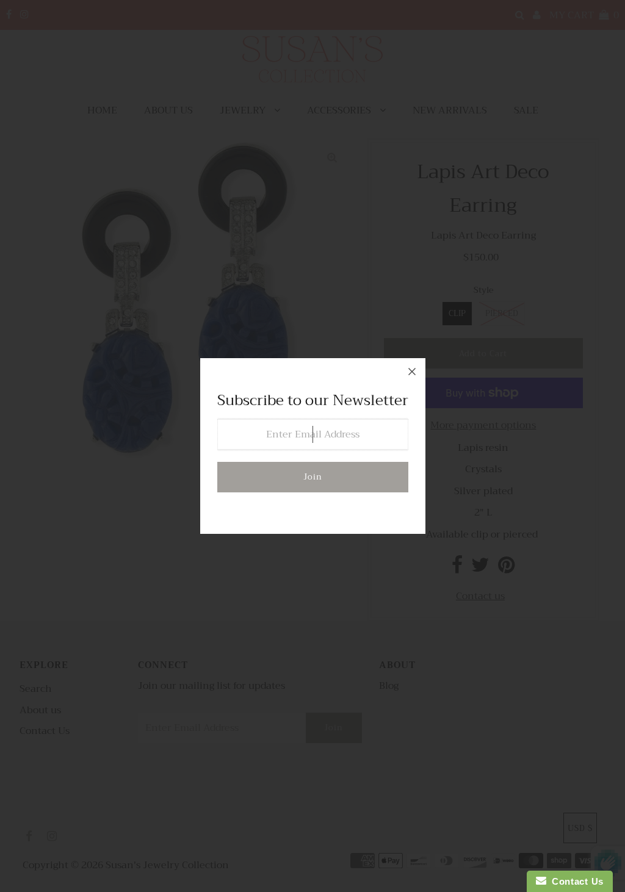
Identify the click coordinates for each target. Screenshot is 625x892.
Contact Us (575, 881)
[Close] (412, 371)
